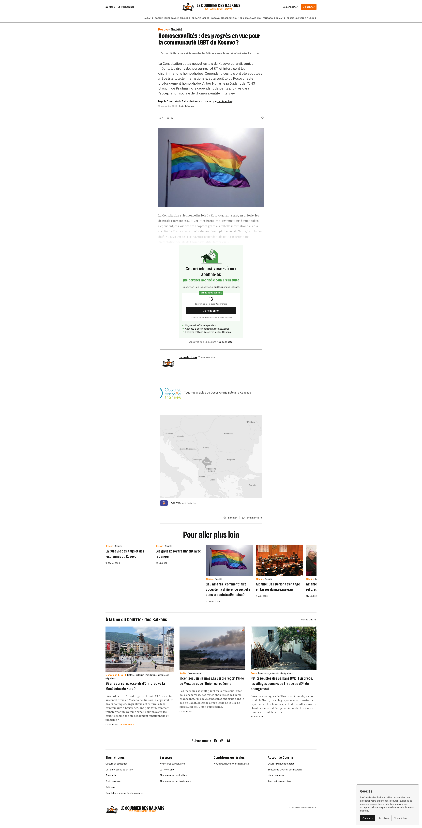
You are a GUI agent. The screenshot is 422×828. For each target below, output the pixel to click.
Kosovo (215, 18)
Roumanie (280, 18)
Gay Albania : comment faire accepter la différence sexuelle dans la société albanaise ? (228, 589)
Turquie (311, 18)
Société (176, 29)
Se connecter (225, 342)
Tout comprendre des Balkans (218, 8)
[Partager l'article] (262, 117)
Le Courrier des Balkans (219, 6)
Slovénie (300, 18)
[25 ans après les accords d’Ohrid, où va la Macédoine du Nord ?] (140, 649)
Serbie (290, 18)
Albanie (148, 18)
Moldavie (250, 18)
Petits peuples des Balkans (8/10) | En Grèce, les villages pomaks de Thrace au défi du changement (282, 683)
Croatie (196, 18)
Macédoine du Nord (232, 18)
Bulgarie (185, 18)
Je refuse (384, 818)
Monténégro (265, 18)
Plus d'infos (400, 818)
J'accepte (367, 818)
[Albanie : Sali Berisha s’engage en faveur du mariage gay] (279, 560)
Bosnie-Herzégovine (167, 18)
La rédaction (224, 101)
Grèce (205, 18)
